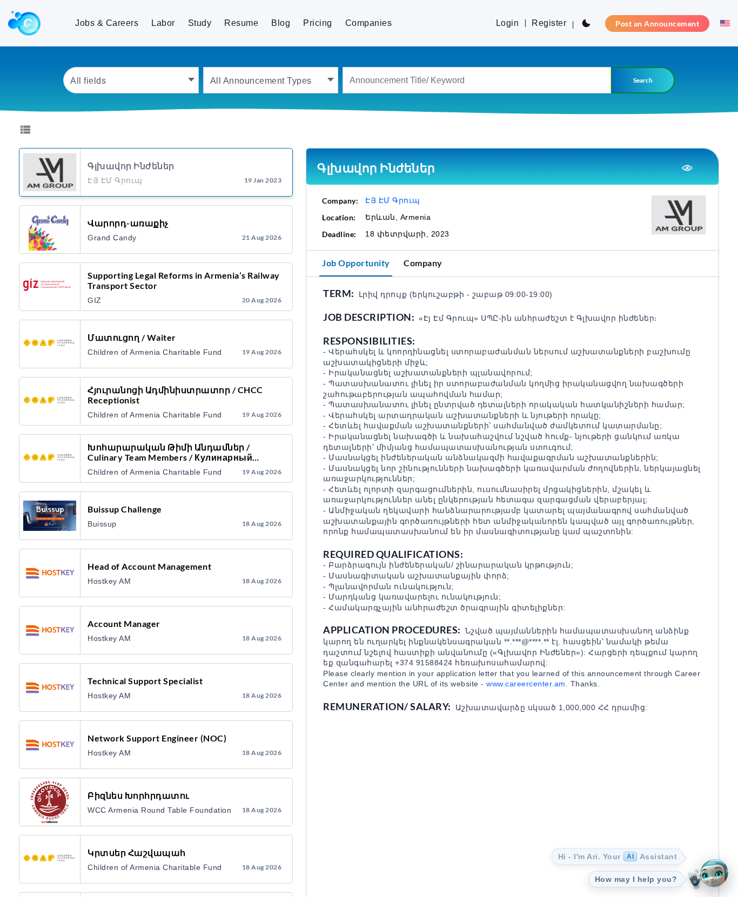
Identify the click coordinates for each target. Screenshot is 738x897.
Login (507, 23)
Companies (368, 23)
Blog (280, 23)
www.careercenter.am (526, 683)
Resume (241, 23)
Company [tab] (423, 263)
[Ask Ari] (713, 872)
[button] (722, 23)
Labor (163, 23)
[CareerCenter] (24, 23)
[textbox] (131, 80)
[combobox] (131, 80)
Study (200, 23)
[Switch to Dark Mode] (586, 23)
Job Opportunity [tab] (356, 263)
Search (643, 80)
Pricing (317, 23)
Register (549, 23)
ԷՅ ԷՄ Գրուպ (392, 200)
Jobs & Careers (106, 23)
